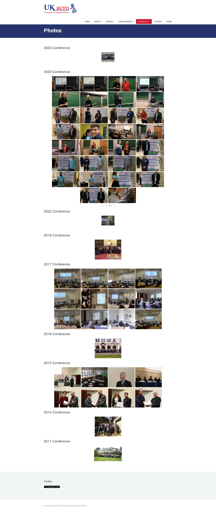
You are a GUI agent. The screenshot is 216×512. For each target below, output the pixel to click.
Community (143, 21)
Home (87, 21)
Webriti (83, 506)
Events (109, 21)
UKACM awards (125, 21)
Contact (158, 21)
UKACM (97, 21)
